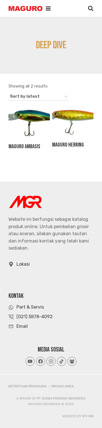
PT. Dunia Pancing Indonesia (61, 398)
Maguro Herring (68, 144)
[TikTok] (61, 361)
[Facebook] (40, 361)
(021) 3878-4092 (34, 316)
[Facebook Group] (71, 361)
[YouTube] (30, 361)
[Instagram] (51, 361)
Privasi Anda (62, 386)
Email (22, 326)
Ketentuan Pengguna (27, 386)
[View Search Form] (91, 8)
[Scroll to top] (87, 411)
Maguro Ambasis (24, 146)
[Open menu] (48, 8)
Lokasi (23, 264)
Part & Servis (30, 307)
